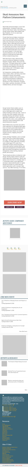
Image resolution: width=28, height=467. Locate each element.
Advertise (4, 436)
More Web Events (23, 331)
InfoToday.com (5, 451)
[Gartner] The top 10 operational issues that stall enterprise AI (17, 371)
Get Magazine (6, 425)
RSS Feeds (4, 434)
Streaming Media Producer (8, 461)
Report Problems (6, 439)
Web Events (4, 432)
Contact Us (4, 440)
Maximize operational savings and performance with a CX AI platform (16, 381)
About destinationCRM (7, 435)
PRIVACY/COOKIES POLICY (8, 416)
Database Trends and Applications (9, 447)
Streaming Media (6, 458)
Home (3, 424)
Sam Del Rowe (5, 7)
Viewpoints (4, 431)
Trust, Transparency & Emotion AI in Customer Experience (14, 314)
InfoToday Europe (6, 452)
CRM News (4, 430)
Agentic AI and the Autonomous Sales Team (11, 320)
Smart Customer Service (7, 456)
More (26, 390)
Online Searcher (5, 454)
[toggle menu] (25, 6)
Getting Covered (5, 437)
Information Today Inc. (7, 405)
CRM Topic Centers (6, 427)
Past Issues (19, 207)
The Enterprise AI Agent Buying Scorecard (17, 361)
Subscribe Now (14, 202)
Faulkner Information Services (8, 449)
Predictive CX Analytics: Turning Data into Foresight (13, 326)
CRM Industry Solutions (7, 429)
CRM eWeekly (5, 426)
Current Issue (9, 207)
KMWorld (4, 453)
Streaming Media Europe (7, 459)
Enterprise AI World (6, 448)
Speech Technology (6, 457)
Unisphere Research (6, 462)
